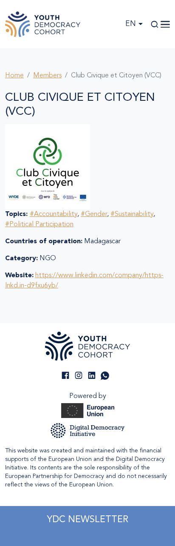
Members (47, 75)
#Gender (94, 214)
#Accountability (53, 214)
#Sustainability (131, 214)
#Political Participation (39, 224)
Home (14, 75)
